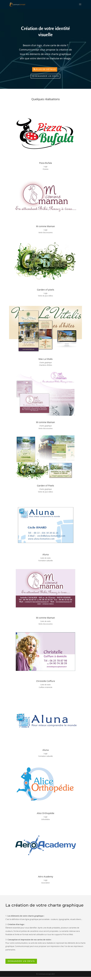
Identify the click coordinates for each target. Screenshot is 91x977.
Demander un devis (47, 76)
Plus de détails (46, 69)
